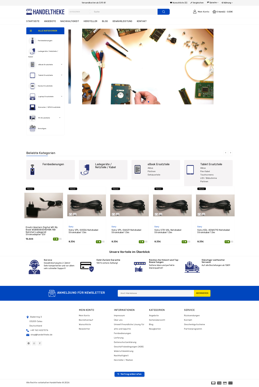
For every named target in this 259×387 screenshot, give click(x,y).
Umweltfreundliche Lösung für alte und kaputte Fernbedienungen (129, 329)
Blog (105, 21)
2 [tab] (145, 101)
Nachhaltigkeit (69, 21)
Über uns (118, 320)
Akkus (150, 168)
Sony (71, 227)
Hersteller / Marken (123, 360)
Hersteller (90, 21)
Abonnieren (202, 293)
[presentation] (225, 153)
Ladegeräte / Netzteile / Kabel (43, 54)
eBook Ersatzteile (45, 65)
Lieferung (119, 338)
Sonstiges (42, 129)
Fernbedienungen (45, 41)
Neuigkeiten (155, 329)
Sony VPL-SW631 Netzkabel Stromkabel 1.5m (126, 231)
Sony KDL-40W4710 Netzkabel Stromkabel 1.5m (213, 231)
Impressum (119, 315)
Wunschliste (85, 324)
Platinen (152, 171)
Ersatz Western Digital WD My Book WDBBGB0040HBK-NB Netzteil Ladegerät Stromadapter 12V (42, 231)
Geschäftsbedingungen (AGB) (129, 347)
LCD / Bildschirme (208, 178)
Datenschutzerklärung (125, 342)
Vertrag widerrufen (131, 374)
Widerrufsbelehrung (123, 351)
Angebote (50, 21)
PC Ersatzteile (44, 118)
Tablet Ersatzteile (45, 75)
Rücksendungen (192, 315)
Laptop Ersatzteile (46, 97)
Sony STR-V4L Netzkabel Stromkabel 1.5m (167, 231)
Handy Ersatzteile (45, 86)
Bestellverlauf (86, 320)
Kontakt (142, 21)
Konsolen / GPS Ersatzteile (49, 107)
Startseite (33, 21)
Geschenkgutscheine (194, 324)
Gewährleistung (122, 21)
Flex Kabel (205, 171)
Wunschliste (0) (179, 3)
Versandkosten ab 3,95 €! (94, 3)
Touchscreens (207, 175)
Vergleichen (198, 3)
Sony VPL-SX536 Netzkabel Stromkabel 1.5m (83, 231)
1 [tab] (142, 101)
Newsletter (84, 329)
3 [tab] (148, 101)
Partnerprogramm (193, 329)
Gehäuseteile (154, 175)
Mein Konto (84, 315)
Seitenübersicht (157, 320)
